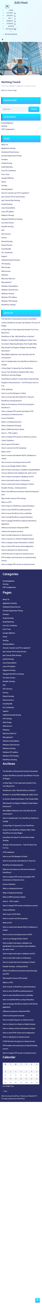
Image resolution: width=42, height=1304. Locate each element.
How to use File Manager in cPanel (13, 393)
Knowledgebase (11, 34)
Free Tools (5, 174)
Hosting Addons (7, 189)
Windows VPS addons (9, 297)
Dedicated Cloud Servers (10, 152)
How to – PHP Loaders (9, 433)
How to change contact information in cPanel (17, 542)
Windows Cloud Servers (9, 289)
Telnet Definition (7, 440)
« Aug (5, 1091)
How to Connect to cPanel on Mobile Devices (17, 539)
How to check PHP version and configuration (17, 546)
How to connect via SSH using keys (13, 448)
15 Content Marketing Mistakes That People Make (19, 344)
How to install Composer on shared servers (16, 535)
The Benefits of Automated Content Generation (19, 319)
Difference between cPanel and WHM (15, 527)
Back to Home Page (9, 90)
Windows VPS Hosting (9, 301)
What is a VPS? (6, 502)
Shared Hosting (6, 241)
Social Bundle (6, 249)
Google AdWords (7, 178)
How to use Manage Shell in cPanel (13, 466)
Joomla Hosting (6, 204)
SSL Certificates (7, 252)
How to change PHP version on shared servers (18, 564)
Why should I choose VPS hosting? (13, 498)
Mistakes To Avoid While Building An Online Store (19, 340)
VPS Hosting (5, 263)
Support (11, 26)
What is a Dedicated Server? (11, 422)
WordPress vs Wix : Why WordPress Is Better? (17, 336)
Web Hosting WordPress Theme (13, 1096)
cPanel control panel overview (12, 531)
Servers (10, 15)
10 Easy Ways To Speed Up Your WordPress (17, 368)
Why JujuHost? (11, 29)
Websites (9, 21)
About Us (4, 144)
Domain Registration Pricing (11, 155)
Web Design (5, 267)
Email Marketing (7, 167)
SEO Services (6, 234)
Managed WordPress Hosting (11, 219)
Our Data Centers (7, 222)
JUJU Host (21, 2)
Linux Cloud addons (8, 208)
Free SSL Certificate (8, 170)
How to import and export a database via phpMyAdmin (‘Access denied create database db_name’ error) (19, 946)
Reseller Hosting (7, 226)
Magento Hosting (7, 215)
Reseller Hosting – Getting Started (13, 488)
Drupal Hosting (6, 163)
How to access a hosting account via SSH (16, 462)
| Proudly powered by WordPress (19, 1097)
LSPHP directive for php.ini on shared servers (17, 553)
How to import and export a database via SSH (17, 476)
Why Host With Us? (8, 278)
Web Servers (6, 271)
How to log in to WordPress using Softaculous (17, 506)
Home (11, 10)
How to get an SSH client (10, 444)
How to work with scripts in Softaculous (15, 480)
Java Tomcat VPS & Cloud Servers (13, 196)
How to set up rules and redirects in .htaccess (17, 397)
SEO (9, 18)
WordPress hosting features (11, 400)
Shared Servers (6, 245)
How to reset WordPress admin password (16, 509)
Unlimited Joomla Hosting (10, 260)
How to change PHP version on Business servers (19, 437)
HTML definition (7, 389)
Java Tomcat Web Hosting (10, 200)
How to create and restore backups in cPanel (17, 484)
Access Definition (7, 418)
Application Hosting (8, 148)
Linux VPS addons (7, 211)
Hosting (10, 13)
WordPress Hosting (8, 304)
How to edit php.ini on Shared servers (14, 550)
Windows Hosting (7, 293)
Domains (9, 23)
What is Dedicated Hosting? (11, 425)
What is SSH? (6, 451)
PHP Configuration (8, 129)
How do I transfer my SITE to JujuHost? (15, 193)
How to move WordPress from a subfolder (16, 513)
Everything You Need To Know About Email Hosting (20, 379)
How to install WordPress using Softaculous (17, 517)
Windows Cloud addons (9, 286)
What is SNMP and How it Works (12, 429)
